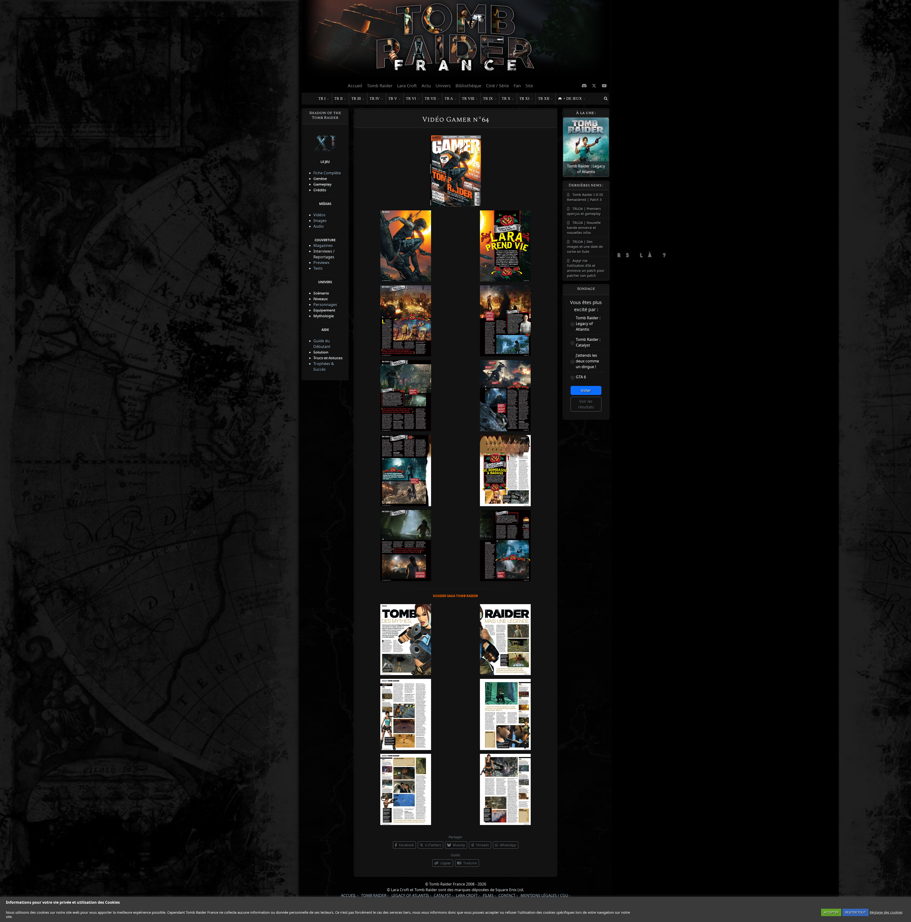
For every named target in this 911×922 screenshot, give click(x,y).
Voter (586, 390)
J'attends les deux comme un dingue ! (587, 361)
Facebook (406, 845)
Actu (426, 85)
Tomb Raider (379, 85)
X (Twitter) (432, 845)
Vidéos (319, 215)
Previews (321, 262)
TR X (506, 99)
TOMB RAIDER (373, 895)
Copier (445, 863)
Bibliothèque (468, 85)
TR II (338, 99)
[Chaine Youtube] (604, 85)
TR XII (543, 99)
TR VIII (468, 99)
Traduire (469, 863)
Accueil (355, 85)
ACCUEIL (348, 895)
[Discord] (584, 85)
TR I (321, 99)
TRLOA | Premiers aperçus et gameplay (584, 211)
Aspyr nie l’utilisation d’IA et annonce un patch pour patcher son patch (585, 268)
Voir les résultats (586, 404)
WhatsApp (507, 845)
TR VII (430, 99)
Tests (318, 268)
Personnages (325, 304)
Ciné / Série (497, 85)
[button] (605, 98)
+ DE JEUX (572, 99)
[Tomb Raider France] (455, 40)
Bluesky (458, 845)
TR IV (375, 99)
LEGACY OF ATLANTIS (410, 895)
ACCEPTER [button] (831, 912)
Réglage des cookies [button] (886, 912)
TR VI (411, 99)
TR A (449, 99)
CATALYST (442, 895)
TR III (356, 99)
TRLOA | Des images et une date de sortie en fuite (585, 246)
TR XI (524, 99)
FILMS (488, 895)
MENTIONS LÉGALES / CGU (544, 895)
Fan (517, 85)
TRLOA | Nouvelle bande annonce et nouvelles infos (584, 227)
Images (320, 220)
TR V (392, 99)
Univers (443, 85)
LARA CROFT (467, 895)
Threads (482, 845)
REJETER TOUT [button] (855, 912)
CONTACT (507, 895)
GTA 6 (581, 377)
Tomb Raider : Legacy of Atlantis (588, 323)
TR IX (488, 99)
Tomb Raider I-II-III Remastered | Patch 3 (585, 197)
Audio (318, 226)
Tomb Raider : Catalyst (588, 342)
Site (529, 85)
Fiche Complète (327, 173)
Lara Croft (407, 85)
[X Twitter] (594, 85)
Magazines (323, 245)
